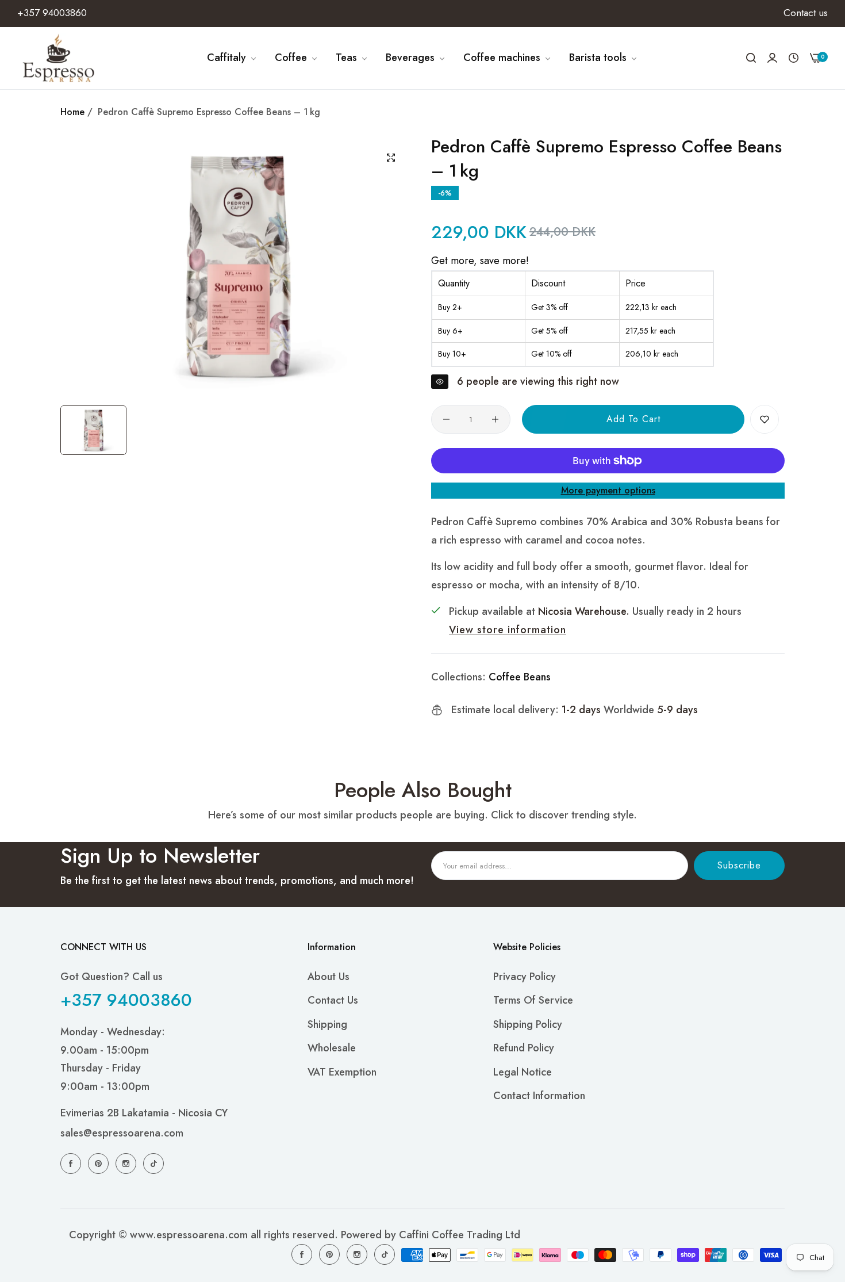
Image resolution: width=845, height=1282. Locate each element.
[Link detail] (72, 1163)
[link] (232, 58)
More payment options (608, 490)
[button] (764, 419)
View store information (507, 629)
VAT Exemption (342, 1072)
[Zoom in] (391, 157)
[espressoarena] (59, 58)
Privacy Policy (524, 976)
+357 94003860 (126, 1000)
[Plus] (495, 419)
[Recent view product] (793, 58)
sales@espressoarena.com (121, 1133)
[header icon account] (772, 58)
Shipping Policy (527, 1024)
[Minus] (446, 419)
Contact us (333, 1000)
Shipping (327, 1024)
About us (328, 976)
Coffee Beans (520, 676)
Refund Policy (523, 1047)
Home (72, 111)
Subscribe (739, 865)
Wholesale (332, 1047)
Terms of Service (533, 1000)
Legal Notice (522, 1072)
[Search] (751, 58)
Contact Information (539, 1095)
